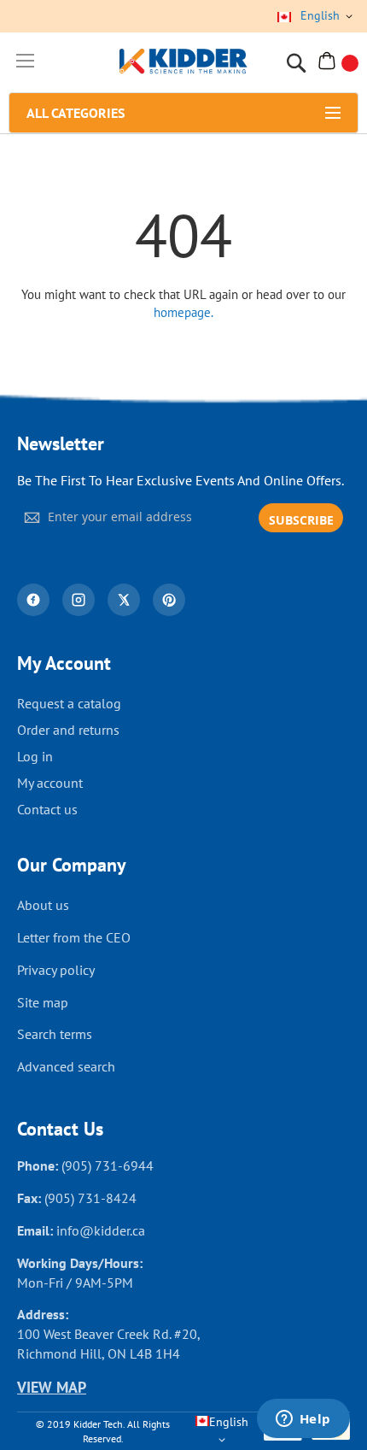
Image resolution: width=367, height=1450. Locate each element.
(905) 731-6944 (107, 1165)
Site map (42, 1002)
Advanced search (66, 1066)
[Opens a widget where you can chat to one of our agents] (303, 1420)
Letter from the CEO (74, 937)
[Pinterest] (169, 600)
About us (43, 904)
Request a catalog (69, 703)
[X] (124, 600)
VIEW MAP (51, 1387)
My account (50, 782)
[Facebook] (33, 600)
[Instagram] (78, 600)
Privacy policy (56, 969)
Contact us (47, 809)
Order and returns (68, 729)
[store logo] (183, 63)
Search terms (54, 1033)
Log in (35, 756)
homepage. (183, 312)
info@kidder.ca (100, 1230)
